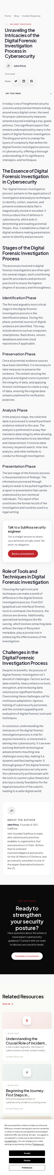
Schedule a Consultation (27, 956)
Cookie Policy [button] (10, 1141)
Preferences (27, 1168)
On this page (13, 93)
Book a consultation (23, 553)
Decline (27, 1160)
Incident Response (31, 15)
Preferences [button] (38, 1144)
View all (6, 1003)
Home (8, 15)
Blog (16, 15)
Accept (27, 1153)
